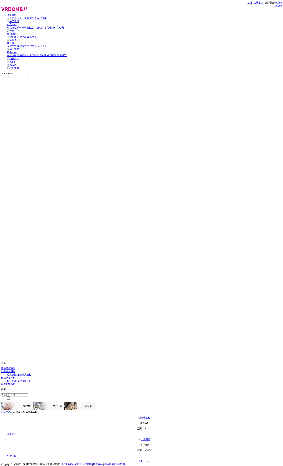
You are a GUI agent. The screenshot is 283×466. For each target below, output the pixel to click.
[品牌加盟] (16, 409)
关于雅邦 (12, 15)
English (278, 2)
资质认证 (62, 55)
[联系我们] (79, 409)
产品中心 (12, 24)
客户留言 (22, 55)
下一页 (145, 461)
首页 (249, 2)
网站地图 (109, 464)
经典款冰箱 (13, 381)
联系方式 (12, 64)
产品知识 (42, 55)
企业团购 (32, 55)
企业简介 (12, 18)
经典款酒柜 (13, 374)
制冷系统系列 (58, 27)
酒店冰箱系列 (44, 27)
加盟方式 (22, 46)
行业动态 (22, 37)
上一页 (137, 461)
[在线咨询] (48, 409)
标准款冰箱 (25, 381)
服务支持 (12, 52)
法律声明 (87, 464)
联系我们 (12, 61)
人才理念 (42, 46)
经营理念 (32, 18)
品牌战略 (42, 18)
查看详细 (12, 434)
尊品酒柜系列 (14, 27)
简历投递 (52, 55)
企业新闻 (12, 37)
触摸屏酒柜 (25, 374)
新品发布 (32, 37)
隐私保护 (98, 464)
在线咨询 (258, 2)
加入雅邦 (12, 43)
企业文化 (22, 18)
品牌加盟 (12, 46)
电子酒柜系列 (29, 27)
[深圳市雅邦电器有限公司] (14, 10)
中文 (272, 5)
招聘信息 (32, 46)
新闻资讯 (12, 34)
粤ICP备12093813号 (71, 464)
